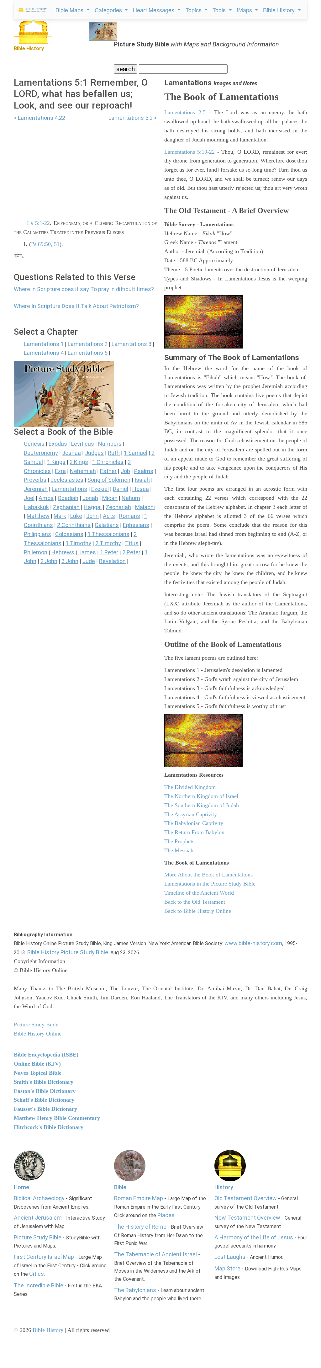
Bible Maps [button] (70, 10)
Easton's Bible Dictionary (45, 1091)
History (223, 1187)
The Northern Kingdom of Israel (201, 796)
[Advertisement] (85, 166)
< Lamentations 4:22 (39, 117)
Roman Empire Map (138, 1198)
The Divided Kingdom (190, 787)
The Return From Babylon (194, 832)
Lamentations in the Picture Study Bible (209, 884)
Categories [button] (109, 10)
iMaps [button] (245, 10)
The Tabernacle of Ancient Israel (155, 1254)
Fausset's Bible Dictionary (45, 1109)
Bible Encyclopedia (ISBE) (46, 1054)
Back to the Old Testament (194, 902)
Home (21, 1187)
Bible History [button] (279, 10)
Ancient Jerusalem (38, 1217)
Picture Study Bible (37, 1237)
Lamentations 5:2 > (132, 117)
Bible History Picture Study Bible (67, 952)
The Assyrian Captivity (190, 814)
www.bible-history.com (253, 943)
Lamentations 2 (88, 344)
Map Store (227, 1268)
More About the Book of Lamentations (208, 874)
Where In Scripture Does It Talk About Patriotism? (76, 306)
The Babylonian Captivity (193, 823)
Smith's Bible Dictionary (43, 1082)
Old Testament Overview (245, 1198)
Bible (120, 1187)
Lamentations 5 (88, 352)
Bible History (48, 1330)
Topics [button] (194, 10)
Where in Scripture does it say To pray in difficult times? (84, 289)
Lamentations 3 (131, 344)
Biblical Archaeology (39, 1198)
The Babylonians (135, 1290)
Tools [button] (220, 10)
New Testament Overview (247, 1217)
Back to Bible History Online (197, 911)
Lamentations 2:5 (185, 112)
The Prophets (179, 841)
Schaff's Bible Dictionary (44, 1100)
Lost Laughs (229, 1257)
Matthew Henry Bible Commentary (57, 1118)
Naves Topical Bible (37, 1073)
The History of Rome (140, 1226)
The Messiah (178, 850)
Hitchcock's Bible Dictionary (48, 1127)
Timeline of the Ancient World (199, 893)
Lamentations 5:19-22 (189, 152)
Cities (36, 1273)
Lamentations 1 (44, 344)
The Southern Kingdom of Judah (201, 805)
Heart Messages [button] (154, 10)
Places (166, 1215)
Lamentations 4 (44, 352)
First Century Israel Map (44, 1257)
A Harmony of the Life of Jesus (253, 1237)
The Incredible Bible (38, 1285)
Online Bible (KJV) (37, 1064)
